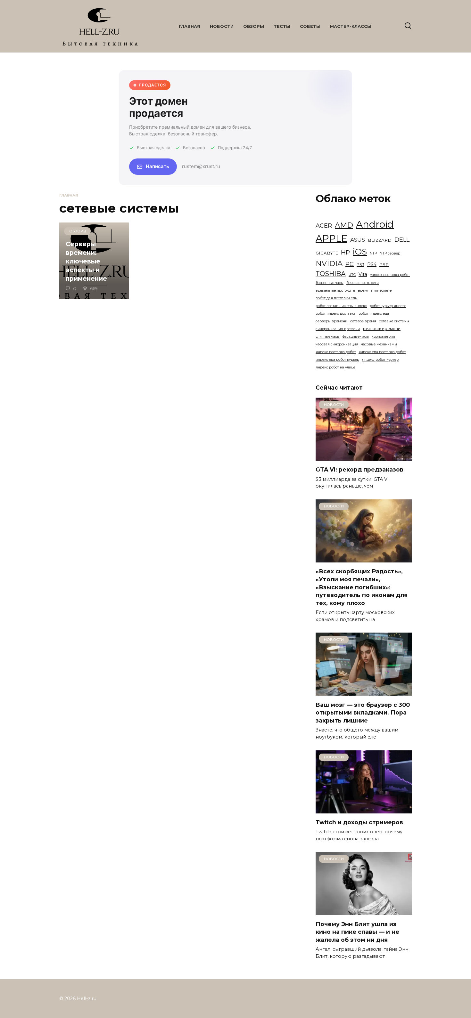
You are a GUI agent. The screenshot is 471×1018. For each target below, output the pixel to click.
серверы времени (331, 321)
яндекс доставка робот (336, 352)
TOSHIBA (331, 274)
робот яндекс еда (374, 313)
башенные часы (329, 283)
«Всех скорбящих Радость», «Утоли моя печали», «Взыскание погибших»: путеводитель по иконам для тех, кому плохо (362, 587)
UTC (352, 275)
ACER (324, 225)
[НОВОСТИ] (364, 457)
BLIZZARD (380, 240)
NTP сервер (390, 253)
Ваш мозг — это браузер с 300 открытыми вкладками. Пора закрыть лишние (363, 712)
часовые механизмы (379, 344)
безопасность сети (362, 283)
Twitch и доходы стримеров (359, 822)
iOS (360, 251)
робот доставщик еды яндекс (341, 306)
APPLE (331, 238)
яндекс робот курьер (380, 360)
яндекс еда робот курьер (337, 360)
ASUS (357, 239)
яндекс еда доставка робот (382, 352)
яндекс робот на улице (335, 367)
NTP (373, 253)
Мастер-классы (350, 26)
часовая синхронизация (337, 344)
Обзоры (253, 26)
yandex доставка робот (390, 275)
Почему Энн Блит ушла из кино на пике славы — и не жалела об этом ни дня (357, 931)
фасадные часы (356, 337)
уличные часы (328, 337)
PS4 (371, 264)
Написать (157, 166)
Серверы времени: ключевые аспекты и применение (86, 261)
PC (349, 264)
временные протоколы (335, 290)
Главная (189, 26)
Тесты (282, 26)
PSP (384, 264)
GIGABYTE (327, 252)
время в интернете (375, 290)
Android (375, 224)
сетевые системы (394, 321)
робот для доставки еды (337, 298)
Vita (363, 274)
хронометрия (383, 337)
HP (345, 252)
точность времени (382, 328)
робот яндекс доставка (336, 313)
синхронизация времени (338, 329)
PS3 (360, 264)
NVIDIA (329, 263)
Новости (222, 26)
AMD (344, 225)
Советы (310, 26)
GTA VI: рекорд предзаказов (359, 469)
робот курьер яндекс (388, 306)
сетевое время (363, 321)
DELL (401, 239)
